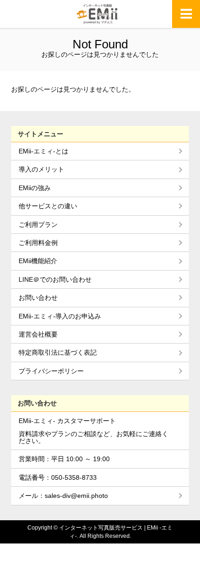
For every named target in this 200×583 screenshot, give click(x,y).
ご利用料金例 (38, 242)
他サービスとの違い (48, 206)
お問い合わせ (38, 297)
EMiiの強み (35, 188)
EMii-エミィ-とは (43, 151)
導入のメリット (41, 169)
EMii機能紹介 (38, 261)
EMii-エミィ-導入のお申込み (60, 316)
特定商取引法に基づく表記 (58, 352)
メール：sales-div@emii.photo (63, 495)
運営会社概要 (38, 334)
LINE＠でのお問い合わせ (55, 279)
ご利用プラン (38, 224)
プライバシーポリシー (51, 371)
